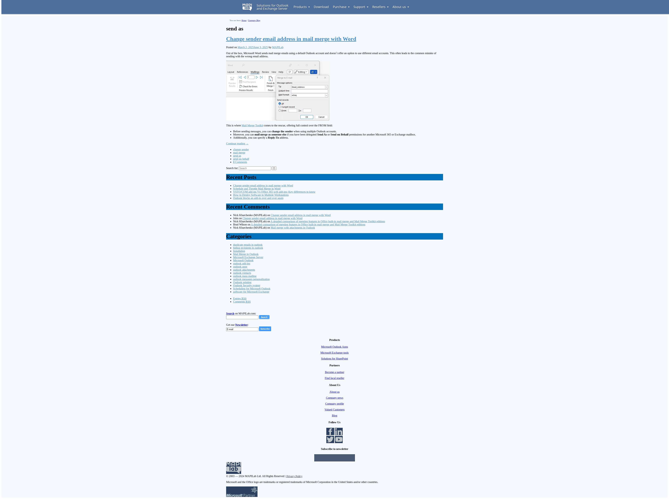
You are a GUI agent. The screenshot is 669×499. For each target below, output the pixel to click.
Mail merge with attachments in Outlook (293, 227)
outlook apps (240, 266)
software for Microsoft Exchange (251, 291)
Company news (334, 397)
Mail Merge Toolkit (252, 125)
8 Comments (240, 162)
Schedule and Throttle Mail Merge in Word (256, 188)
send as (237, 155)
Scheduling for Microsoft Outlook (251, 288)
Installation (239, 250)
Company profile (334, 403)
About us (334, 391)
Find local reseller (334, 378)
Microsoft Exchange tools (334, 352)
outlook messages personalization (251, 279)
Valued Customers (335, 409)
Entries (240, 298)
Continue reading (237, 143)
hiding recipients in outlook (248, 247)
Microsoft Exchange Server (248, 257)
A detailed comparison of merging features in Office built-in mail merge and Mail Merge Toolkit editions (328, 221)
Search (230, 313)
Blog (334, 415)
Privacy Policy (294, 476)
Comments (242, 301)
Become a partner (334, 372)
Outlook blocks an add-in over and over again (258, 198)
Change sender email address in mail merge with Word (291, 39)
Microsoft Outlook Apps (334, 346)
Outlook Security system (246, 285)
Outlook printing (242, 282)
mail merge (239, 152)
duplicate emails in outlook (248, 244)
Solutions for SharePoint (334, 358)
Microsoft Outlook (243, 260)
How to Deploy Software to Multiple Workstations (261, 194)
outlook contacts (242, 272)
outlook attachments (244, 269)
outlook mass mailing (244, 276)
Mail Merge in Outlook (246, 254)
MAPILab (277, 47)
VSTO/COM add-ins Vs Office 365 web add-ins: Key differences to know (274, 191)
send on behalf (241, 158)
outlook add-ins (241, 263)
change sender (241, 149)
